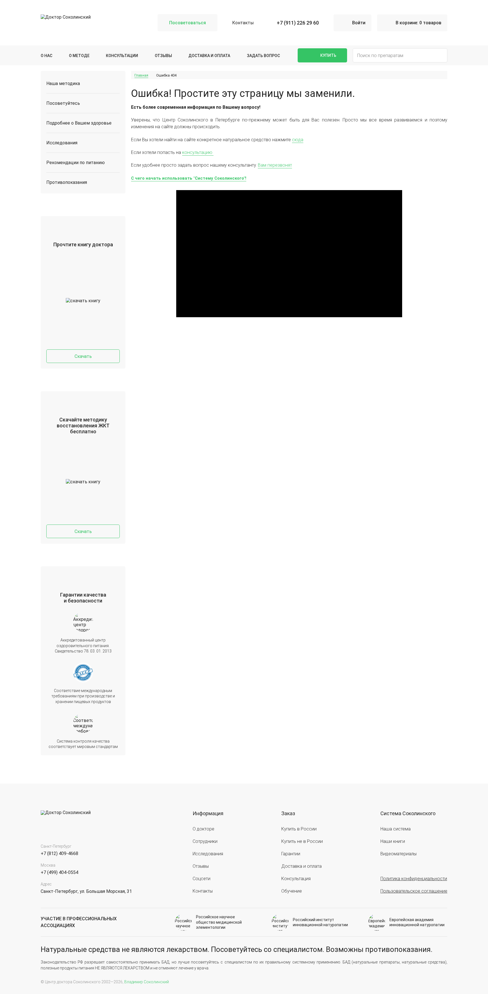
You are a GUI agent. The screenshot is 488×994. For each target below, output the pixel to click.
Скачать (83, 356)
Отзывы (163, 55)
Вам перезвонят (275, 165)
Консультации (122, 55)
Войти (358, 22)
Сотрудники (205, 841)
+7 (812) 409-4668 (59, 853)
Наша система (395, 829)
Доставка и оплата (301, 866)
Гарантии (290, 853)
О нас (46, 55)
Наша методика (63, 83)
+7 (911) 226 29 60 (298, 23)
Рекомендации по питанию (75, 162)
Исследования (61, 142)
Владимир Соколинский (146, 982)
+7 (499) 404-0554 (59, 872)
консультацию (197, 152)
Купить (328, 55)
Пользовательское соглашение (413, 891)
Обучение (291, 891)
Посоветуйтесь (63, 103)
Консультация (296, 878)
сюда (297, 139)
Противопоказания (66, 182)
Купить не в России (302, 841)
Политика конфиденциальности (413, 878)
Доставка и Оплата (209, 55)
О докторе (203, 829)
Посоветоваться (187, 22)
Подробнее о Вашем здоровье (79, 123)
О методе (79, 55)
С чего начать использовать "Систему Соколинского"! (188, 178)
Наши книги (392, 841)
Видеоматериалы (398, 853)
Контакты (243, 22)
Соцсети (201, 878)
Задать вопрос (263, 55)
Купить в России (299, 829)
